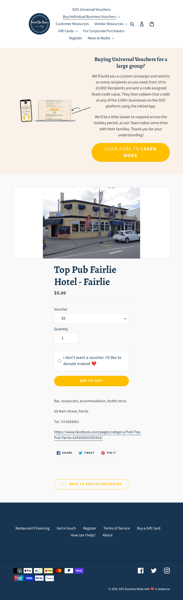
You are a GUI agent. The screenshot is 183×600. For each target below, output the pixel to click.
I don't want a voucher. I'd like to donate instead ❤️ (92, 361)
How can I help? (83, 535)
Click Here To (131, 152)
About (107, 535)
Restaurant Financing (32, 528)
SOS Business (127, 589)
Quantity (61, 329)
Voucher (60, 309)
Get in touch (66, 528)
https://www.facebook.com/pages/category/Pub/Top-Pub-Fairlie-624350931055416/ (97, 434)
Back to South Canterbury (95, 484)
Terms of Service (116, 528)
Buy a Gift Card (148, 528)
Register (89, 528)
